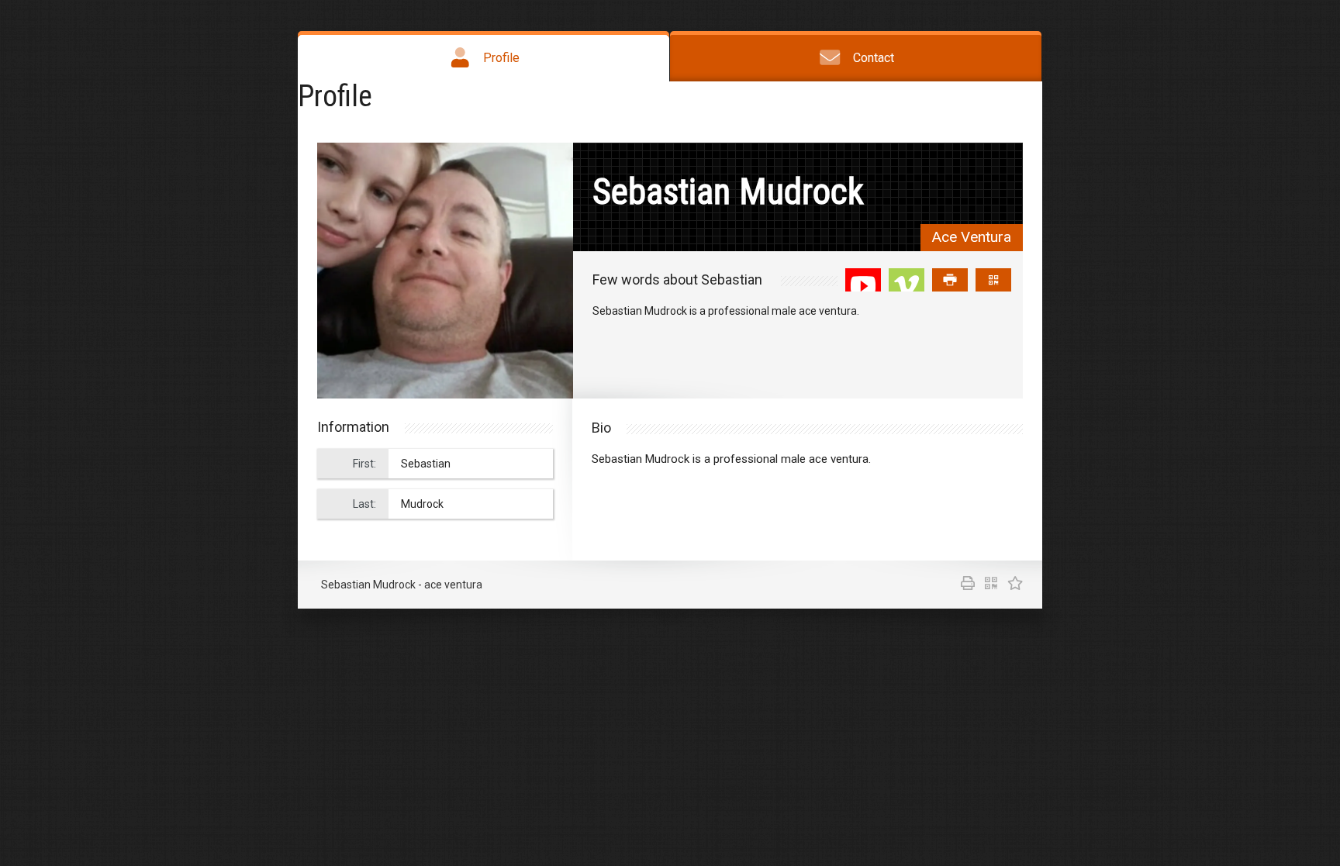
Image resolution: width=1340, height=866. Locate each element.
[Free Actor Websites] (1011, 584)
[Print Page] (950, 280)
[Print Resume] (965, 584)
